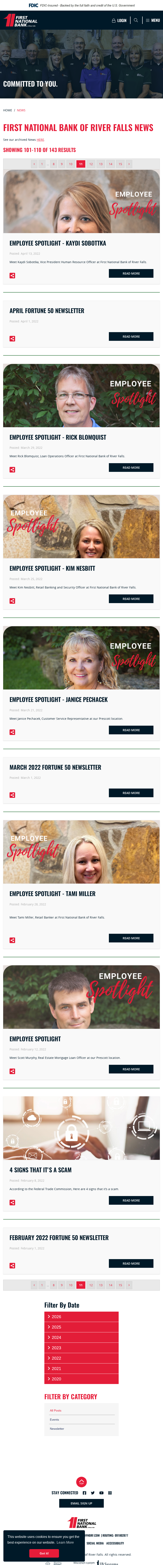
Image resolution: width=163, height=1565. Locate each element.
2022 (56, 1358)
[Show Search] (136, 20)
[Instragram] (110, 1493)
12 (91, 164)
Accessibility (115, 1543)
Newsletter (57, 1428)
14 (110, 164)
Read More (131, 273)
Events (54, 1419)
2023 (56, 1347)
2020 (56, 1379)
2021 (56, 1368)
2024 (56, 1337)
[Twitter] (93, 1493)
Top (81, 1483)
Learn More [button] (65, 1542)
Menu (155, 20)
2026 (56, 1316)
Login (121, 20)
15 (120, 164)
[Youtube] (101, 1493)
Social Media (95, 1543)
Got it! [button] (44, 1553)
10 (70, 164)
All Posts (55, 1410)
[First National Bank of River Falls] (41, 20)
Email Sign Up (81, 1503)
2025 (56, 1327)
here (40, 140)
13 (101, 164)
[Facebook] (84, 1493)
